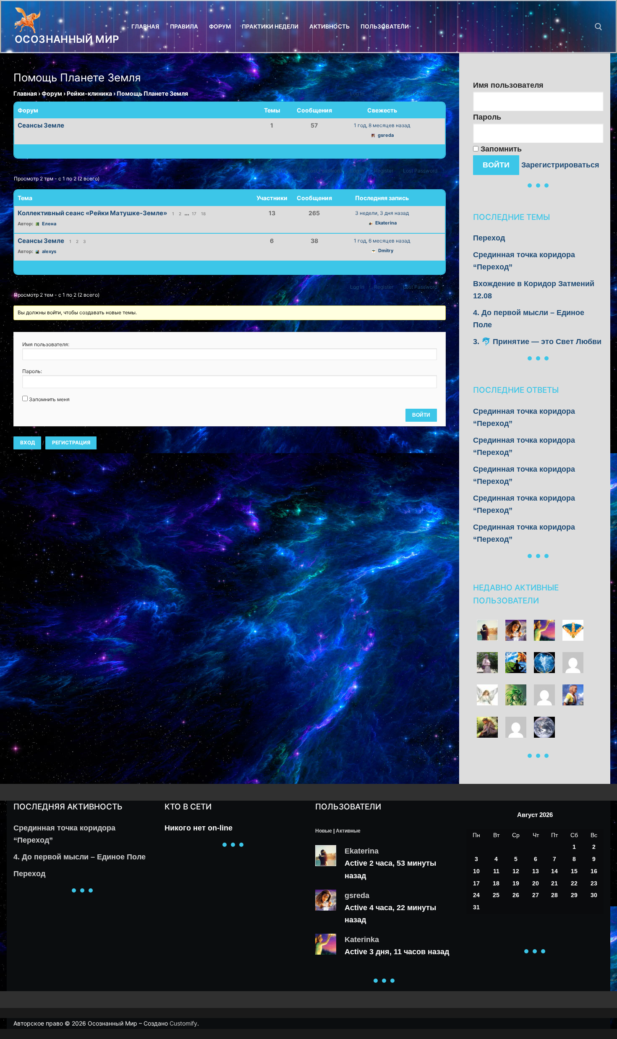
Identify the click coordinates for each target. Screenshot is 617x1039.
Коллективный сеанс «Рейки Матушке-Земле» (92, 213)
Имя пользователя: (45, 344)
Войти (421, 415)
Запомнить (500, 149)
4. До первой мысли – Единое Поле (79, 857)
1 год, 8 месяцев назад (382, 125)
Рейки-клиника (89, 93)
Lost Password (420, 93)
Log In (357, 93)
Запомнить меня (49, 399)
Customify (183, 1023)
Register (383, 93)
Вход (27, 442)
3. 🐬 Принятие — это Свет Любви (537, 341)
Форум (52, 93)
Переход (489, 238)
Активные (348, 831)
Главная (25, 93)
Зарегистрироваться (560, 165)
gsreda (357, 895)
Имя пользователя (508, 85)
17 (194, 213)
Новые (323, 831)
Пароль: (32, 371)
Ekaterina (362, 851)
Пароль (487, 117)
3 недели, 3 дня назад (382, 213)
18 (203, 213)
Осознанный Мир (67, 39)
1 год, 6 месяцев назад (382, 241)
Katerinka (362, 939)
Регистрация (71, 442)
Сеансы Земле (41, 125)
